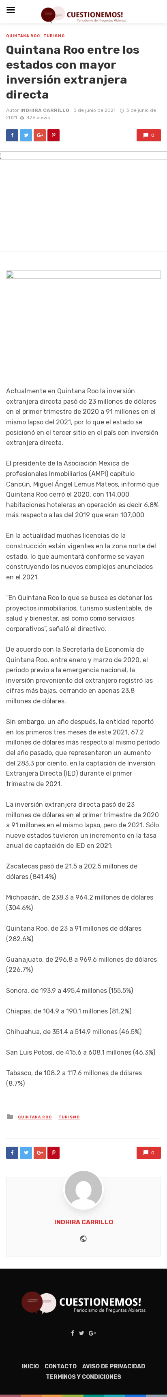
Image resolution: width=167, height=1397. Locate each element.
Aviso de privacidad (113, 1366)
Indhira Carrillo (44, 110)
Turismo (54, 36)
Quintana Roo (23, 36)
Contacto (61, 1366)
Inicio (30, 1366)
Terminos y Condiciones (83, 1377)
